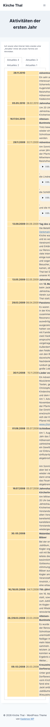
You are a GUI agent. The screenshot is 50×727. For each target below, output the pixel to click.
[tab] (13, 60)
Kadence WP (27, 719)
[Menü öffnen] (44, 5)
